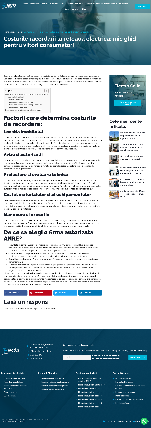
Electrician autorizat (49, 4)
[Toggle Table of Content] (45, 91)
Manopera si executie (18, 107)
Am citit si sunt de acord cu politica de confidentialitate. (106, 357)
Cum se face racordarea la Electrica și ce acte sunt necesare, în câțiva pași (133, 170)
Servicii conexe (71, 9)
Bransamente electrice (71, 4)
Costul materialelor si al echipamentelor (26, 105)
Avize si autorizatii (17, 99)
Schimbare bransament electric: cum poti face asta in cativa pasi (131, 147)
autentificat (21, 308)
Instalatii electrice (92, 4)
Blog (84, 9)
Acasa (25, 4)
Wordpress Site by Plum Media (14, 421)
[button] (15, 293)
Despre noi (34, 4)
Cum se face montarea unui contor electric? (131, 157)
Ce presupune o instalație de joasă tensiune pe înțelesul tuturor (132, 135)
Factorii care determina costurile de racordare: (27, 94)
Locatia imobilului (16, 97)
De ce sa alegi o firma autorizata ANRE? (24, 110)
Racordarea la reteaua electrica (18, 76)
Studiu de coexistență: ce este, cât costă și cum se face (132, 194)
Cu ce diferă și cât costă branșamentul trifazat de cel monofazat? (132, 182)
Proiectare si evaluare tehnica (21, 102)
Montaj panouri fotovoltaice (116, 4)
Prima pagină (9, 32)
